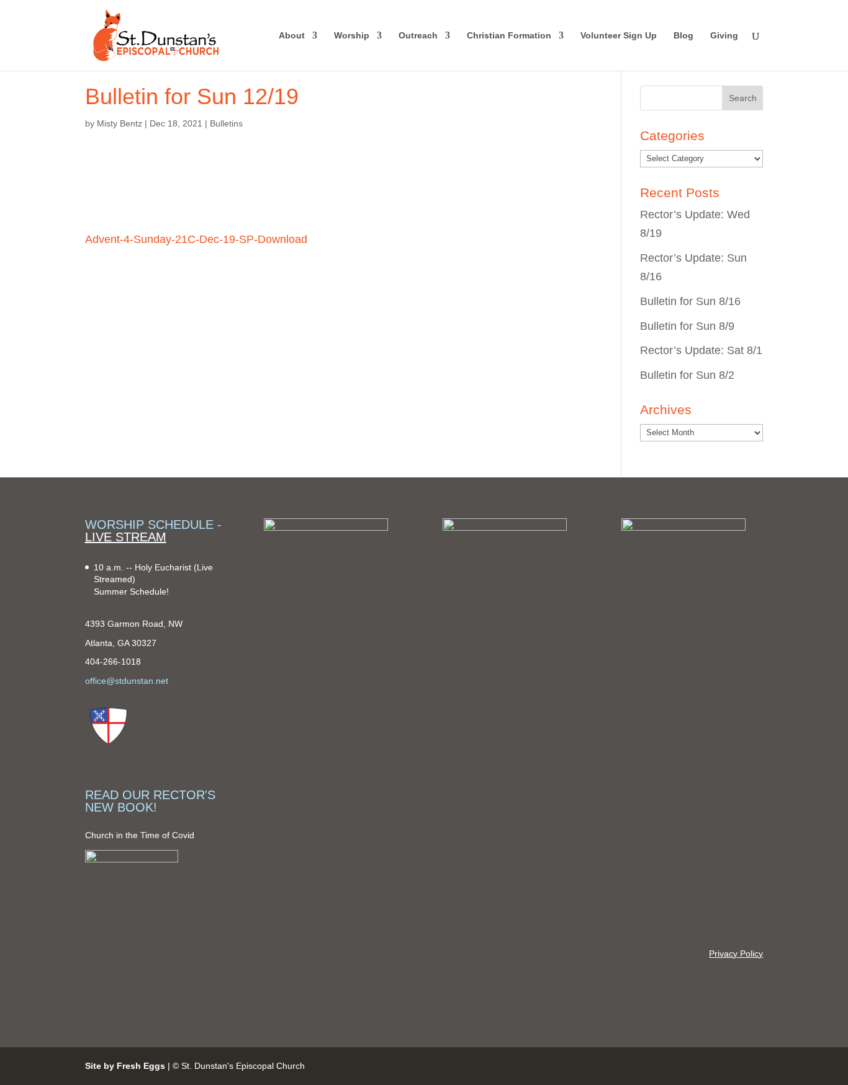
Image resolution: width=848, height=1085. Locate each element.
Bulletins (226, 123)
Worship (351, 35)
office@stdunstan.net (126, 681)
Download (282, 239)
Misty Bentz (119, 123)
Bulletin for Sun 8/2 (687, 375)
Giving (724, 35)
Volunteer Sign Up (618, 35)
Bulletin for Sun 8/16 (690, 301)
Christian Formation (509, 35)
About (292, 35)
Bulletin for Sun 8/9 (687, 326)
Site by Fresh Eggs (125, 1066)
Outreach (418, 35)
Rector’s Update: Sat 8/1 (701, 350)
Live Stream (125, 537)
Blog (683, 35)
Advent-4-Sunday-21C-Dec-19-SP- (171, 239)
